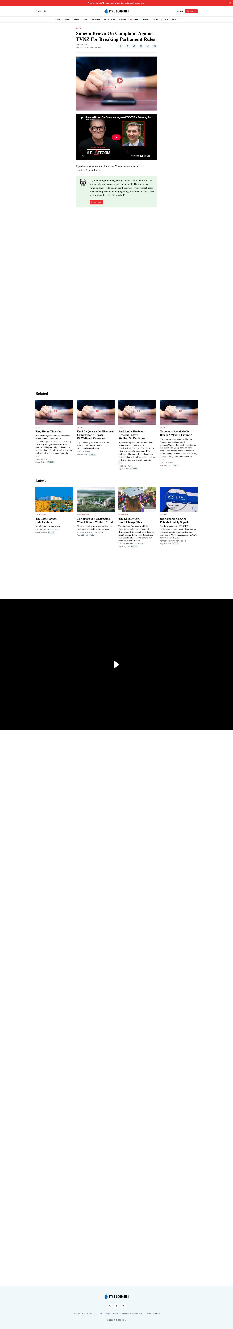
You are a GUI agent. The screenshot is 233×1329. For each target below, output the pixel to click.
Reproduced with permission (48, 529)
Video (78, 28)
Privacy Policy (112, 1313)
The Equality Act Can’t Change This (130, 520)
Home (57, 19)
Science (163, 515)
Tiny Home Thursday (48, 431)
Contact (156, 19)
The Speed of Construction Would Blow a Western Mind (95, 520)
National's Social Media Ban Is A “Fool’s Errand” (176, 433)
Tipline (145, 19)
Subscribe (191, 11)
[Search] (45, 11)
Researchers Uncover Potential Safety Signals (174, 520)
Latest (67, 19)
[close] (230, 3)
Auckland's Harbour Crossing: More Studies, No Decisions (131, 434)
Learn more (96, 202)
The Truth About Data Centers (46, 520)
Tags (85, 19)
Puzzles (122, 19)
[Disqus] (116, 276)
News (76, 19)
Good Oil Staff (82, 45)
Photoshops (109, 19)
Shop (165, 19)
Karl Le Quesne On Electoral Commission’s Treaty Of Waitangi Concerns (95, 434)
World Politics (84, 515)
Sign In (180, 11)
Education (123, 515)
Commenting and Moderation (132, 1313)
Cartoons (95, 19)
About (175, 19)
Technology (40, 515)
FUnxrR (156, 1313)
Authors (134, 19)
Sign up (76, 1313)
